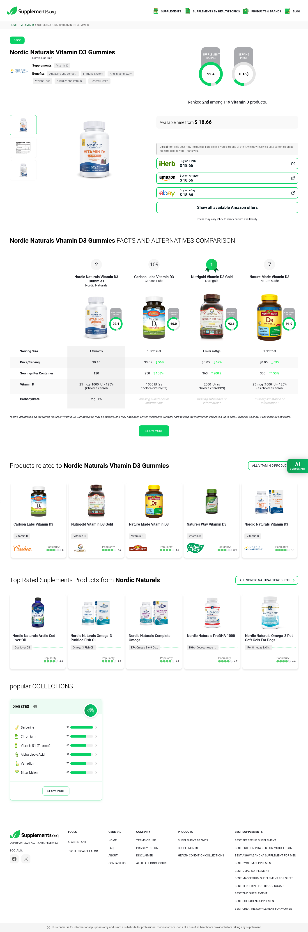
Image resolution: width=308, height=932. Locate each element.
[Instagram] (25, 858)
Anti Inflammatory (121, 73)
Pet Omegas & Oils (258, 647)
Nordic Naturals (42, 58)
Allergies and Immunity (71, 81)
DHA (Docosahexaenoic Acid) (203, 647)
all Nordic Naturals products (264, 580)
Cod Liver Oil (22, 647)
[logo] (31, 10)
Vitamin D (62, 65)
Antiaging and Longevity (64, 73)
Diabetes (20, 706)
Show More (55, 791)
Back (17, 40)
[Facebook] (14, 858)
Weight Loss (42, 81)
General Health (99, 81)
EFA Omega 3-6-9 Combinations (145, 647)
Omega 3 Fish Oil (83, 647)
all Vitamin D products (271, 465)
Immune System (93, 73)
